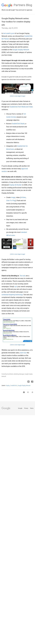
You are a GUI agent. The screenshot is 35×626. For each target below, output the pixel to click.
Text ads (22, 276)
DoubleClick (13, 385)
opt (16, 286)
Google (20, 408)
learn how (23, 353)
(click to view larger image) (17, 254)
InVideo (23, 197)
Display (8, 385)
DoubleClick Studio (18, 124)
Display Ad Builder (15, 185)
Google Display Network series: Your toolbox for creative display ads (16, 21)
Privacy (26, 408)
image (13, 197)
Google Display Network (21, 50)
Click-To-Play (10, 200)
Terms (31, 408)
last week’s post (8, 33)
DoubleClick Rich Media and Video (21, 107)
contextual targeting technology (12, 295)
